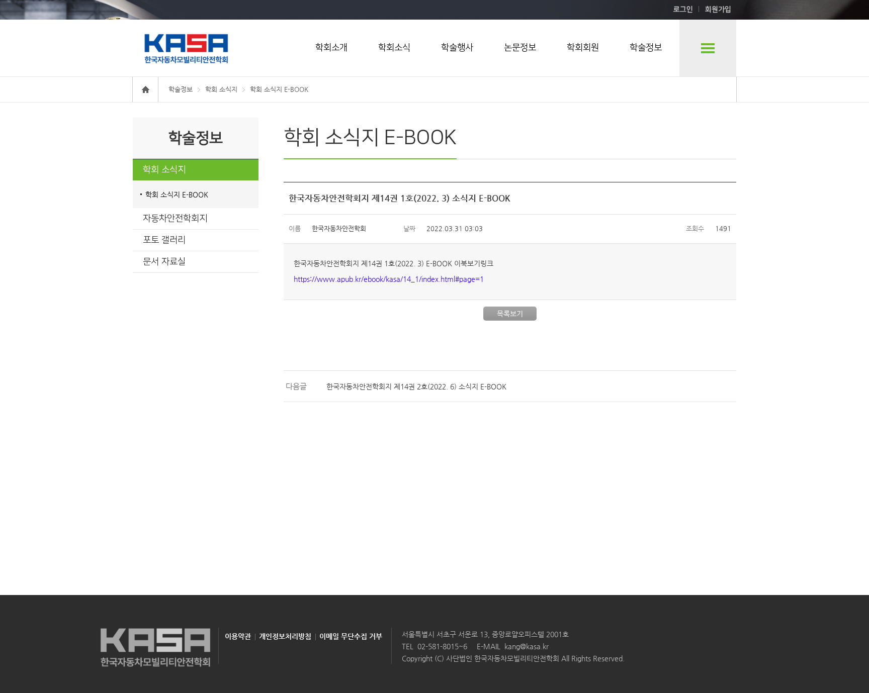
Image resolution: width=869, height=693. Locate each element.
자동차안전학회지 (175, 219)
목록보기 (510, 314)
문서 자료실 (164, 262)
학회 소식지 (164, 170)
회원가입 (718, 10)
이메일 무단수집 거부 (350, 636)
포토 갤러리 (164, 240)
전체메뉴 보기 (707, 48)
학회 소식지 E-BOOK (176, 194)
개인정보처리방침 (285, 636)
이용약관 (238, 636)
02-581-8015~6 (442, 646)
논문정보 (520, 48)
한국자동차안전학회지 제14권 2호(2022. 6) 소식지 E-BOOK (416, 386)
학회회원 (583, 48)
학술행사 (457, 48)
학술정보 (646, 48)
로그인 (683, 10)
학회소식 (394, 48)
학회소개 (331, 48)
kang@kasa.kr (526, 646)
